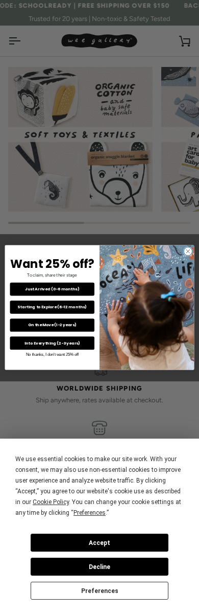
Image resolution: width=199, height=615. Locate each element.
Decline (99, 567)
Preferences (99, 591)
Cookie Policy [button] (51, 502)
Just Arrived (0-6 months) (52, 289)
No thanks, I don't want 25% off (52, 354)
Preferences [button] (89, 512)
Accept (99, 542)
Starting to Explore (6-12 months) (52, 307)
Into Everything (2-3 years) (52, 343)
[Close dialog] (188, 251)
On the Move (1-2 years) (52, 325)
